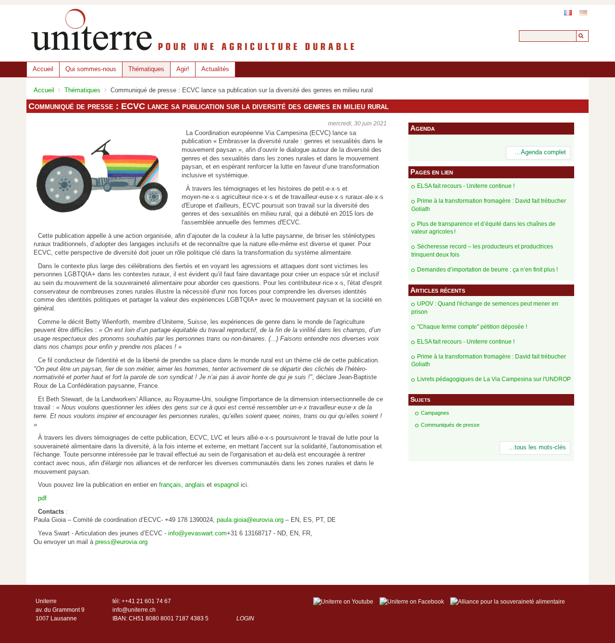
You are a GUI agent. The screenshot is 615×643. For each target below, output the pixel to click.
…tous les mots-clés (537, 447)
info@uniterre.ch (134, 609)
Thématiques (146, 69)
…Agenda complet (540, 152)
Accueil (43, 69)
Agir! (182, 69)
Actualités (215, 69)
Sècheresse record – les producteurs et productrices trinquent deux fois (482, 250)
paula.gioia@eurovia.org (250, 520)
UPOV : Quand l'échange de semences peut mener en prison (484, 307)
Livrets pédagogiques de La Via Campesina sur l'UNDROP (494, 379)
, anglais (193, 485)
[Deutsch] (583, 13)
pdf (42, 498)
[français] (568, 13)
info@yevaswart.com (197, 533)
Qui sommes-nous (90, 69)
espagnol (226, 485)
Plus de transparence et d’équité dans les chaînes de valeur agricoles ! (483, 228)
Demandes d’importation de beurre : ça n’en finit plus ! (487, 269)
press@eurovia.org (121, 542)
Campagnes (435, 413)
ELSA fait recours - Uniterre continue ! (466, 186)
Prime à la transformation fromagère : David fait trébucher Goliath (488, 205)
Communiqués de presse (450, 425)
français (170, 485)
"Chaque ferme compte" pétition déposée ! (472, 326)
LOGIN (245, 618)
